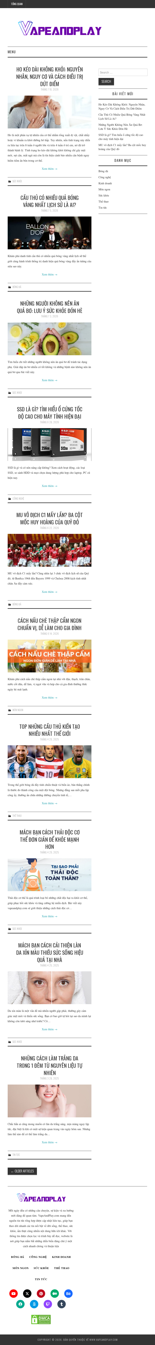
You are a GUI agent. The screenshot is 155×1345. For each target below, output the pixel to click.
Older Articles (22, 1170)
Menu (12, 51)
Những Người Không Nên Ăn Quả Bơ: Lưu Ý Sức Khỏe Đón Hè (49, 306)
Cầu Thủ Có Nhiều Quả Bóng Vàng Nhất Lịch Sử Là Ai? (50, 201)
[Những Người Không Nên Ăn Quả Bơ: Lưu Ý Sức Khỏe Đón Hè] (49, 338)
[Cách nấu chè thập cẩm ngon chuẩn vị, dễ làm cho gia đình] (49, 656)
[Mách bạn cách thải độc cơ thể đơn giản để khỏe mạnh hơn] (49, 874)
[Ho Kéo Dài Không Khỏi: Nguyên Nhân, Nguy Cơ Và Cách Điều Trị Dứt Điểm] (49, 112)
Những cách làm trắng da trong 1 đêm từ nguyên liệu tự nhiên (49, 1065)
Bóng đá (17, 287)
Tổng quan (17, 4)
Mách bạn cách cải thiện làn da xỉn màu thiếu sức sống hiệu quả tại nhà (49, 952)
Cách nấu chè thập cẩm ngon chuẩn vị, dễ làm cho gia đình (50, 624)
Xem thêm (49, 169)
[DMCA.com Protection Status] (41, 1319)
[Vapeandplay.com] (59, 29)
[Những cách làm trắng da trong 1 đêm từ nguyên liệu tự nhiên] (49, 1101)
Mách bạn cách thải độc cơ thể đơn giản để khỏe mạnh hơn (50, 839)
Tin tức (16, 1155)
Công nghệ (18, 498)
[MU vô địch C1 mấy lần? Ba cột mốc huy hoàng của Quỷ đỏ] (49, 550)
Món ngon (18, 710)
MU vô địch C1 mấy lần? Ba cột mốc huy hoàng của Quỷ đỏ (49, 518)
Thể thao (17, 816)
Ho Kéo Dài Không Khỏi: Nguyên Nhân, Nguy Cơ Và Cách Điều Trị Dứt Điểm (49, 76)
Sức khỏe (17, 181)
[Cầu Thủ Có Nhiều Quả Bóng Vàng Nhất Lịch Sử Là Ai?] (49, 233)
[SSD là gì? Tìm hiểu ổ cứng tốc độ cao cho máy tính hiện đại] (49, 444)
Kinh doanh (105, 183)
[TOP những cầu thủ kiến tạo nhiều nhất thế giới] (49, 761)
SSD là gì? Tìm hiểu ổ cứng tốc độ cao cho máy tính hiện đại (49, 412)
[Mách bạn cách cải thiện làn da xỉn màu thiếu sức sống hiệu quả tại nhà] (49, 987)
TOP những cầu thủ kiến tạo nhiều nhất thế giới (49, 729)
